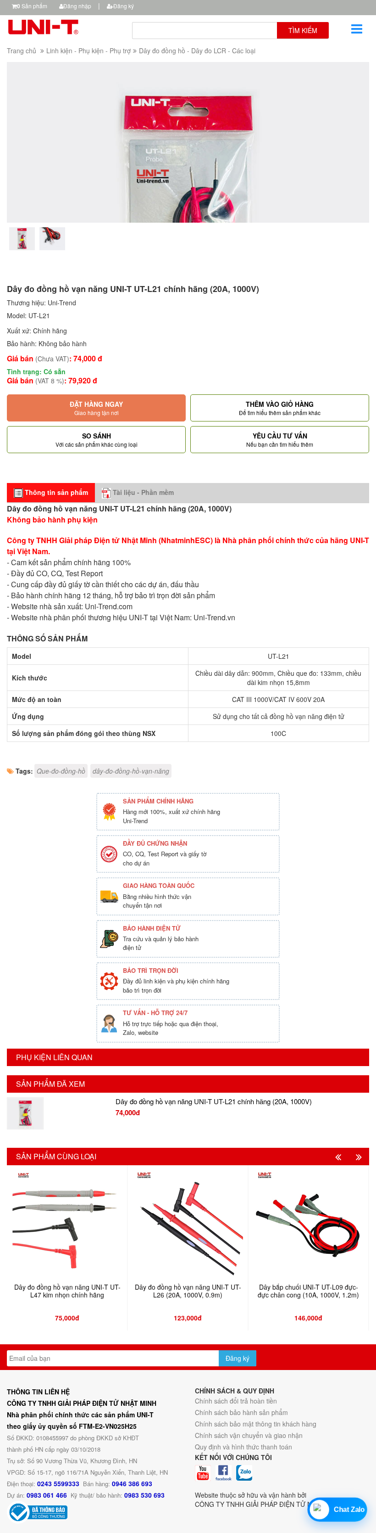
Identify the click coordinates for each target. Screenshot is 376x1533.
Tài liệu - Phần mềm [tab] (142, 492)
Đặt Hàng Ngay (96, 407)
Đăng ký (123, 6)
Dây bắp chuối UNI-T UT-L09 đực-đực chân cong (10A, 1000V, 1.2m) (308, 1291)
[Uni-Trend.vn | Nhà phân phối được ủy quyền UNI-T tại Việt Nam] (62, 25)
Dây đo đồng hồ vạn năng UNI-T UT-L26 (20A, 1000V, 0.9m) (188, 1291)
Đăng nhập (77, 6)
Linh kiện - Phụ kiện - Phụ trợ (88, 50)
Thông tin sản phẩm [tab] (55, 492)
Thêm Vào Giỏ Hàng (280, 407)
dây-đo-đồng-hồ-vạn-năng (131, 770)
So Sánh (96, 439)
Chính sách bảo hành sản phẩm (241, 1412)
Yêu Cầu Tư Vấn (279, 439)
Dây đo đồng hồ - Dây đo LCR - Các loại (197, 50)
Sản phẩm (32, 6)
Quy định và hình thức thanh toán (243, 1446)
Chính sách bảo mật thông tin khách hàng (255, 1423)
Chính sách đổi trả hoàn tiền (236, 1400)
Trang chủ (21, 50)
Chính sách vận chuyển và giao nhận (249, 1435)
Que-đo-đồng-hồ (61, 770)
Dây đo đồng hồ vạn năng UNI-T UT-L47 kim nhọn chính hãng (67, 1291)
